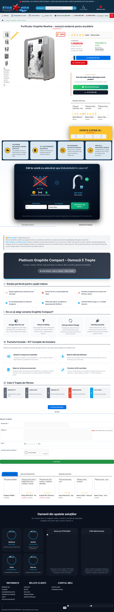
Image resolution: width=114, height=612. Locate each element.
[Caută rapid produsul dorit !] (75, 8)
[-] (74, 59)
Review (57, 412)
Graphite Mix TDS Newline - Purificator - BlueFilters (47, 495)
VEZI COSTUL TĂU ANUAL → (79, 205)
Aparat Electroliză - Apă (77, 117)
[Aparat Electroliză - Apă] (78, 110)
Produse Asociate (78, 101)
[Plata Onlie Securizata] (64, 608)
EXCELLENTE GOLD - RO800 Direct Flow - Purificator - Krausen (29, 495)
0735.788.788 (92, 92)
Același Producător (27, 474)
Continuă (56, 462)
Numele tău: (4, 423)
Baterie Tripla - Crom (103, 117)
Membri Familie (36, 203)
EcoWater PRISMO (9, 495)
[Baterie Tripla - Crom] (103, 110)
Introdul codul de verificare (8, 450)
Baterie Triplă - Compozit (90, 117)
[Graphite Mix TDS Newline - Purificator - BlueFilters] (47, 486)
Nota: (2, 443)
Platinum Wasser (99, 49)
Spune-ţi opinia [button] (95, 35)
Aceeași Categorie (10, 474)
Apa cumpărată (59, 203)
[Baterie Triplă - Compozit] (91, 110)
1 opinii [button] (87, 35)
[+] (74, 57)
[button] (93, 58)
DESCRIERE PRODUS (28, 225)
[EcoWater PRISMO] (11, 486)
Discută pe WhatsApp (92, 87)
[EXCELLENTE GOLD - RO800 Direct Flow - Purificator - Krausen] (29, 486)
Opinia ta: (3, 430)
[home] (2, 20)
